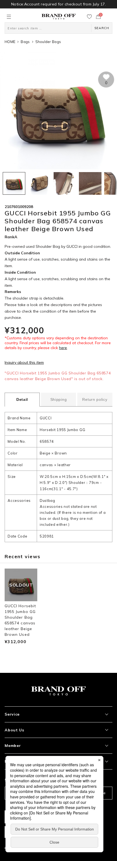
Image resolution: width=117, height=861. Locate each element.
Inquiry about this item (24, 362)
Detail (22, 399)
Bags (25, 41)
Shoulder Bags (48, 41)
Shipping (58, 399)
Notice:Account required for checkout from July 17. (58, 4)
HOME (10, 41)
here (63, 347)
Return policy (94, 399)
